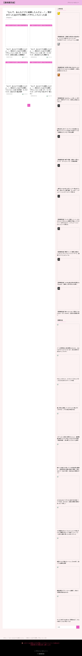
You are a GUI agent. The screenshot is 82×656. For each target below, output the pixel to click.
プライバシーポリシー (41, 651)
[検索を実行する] (77, 627)
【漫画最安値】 (9, 3)
